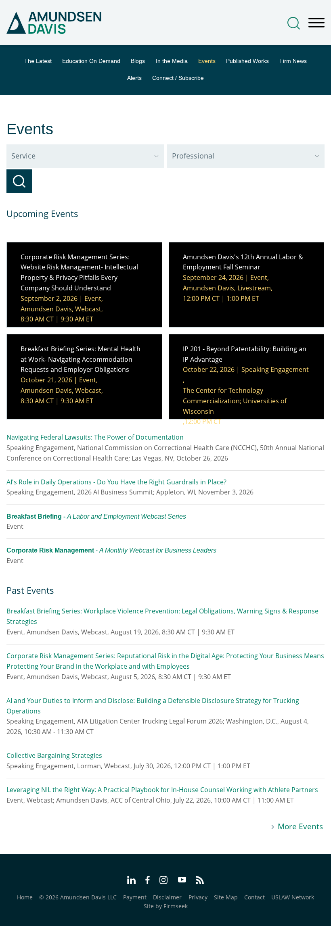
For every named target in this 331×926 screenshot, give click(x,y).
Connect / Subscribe (178, 78)
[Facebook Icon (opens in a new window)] (147, 881)
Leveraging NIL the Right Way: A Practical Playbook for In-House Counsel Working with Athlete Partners (162, 789)
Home (25, 897)
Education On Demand (91, 61)
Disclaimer (167, 897)
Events (207, 61)
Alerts (134, 78)
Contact (254, 897)
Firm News (293, 61)
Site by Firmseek (166, 906)
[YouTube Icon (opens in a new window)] (182, 880)
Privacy (198, 897)
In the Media (172, 61)
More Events (300, 826)
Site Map (226, 897)
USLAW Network (292, 897)
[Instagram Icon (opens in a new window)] (164, 881)
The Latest (38, 61)
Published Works (247, 61)
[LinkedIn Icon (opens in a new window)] (131, 881)
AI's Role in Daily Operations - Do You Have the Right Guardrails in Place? (116, 482)
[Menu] (316, 23)
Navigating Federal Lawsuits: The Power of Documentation (95, 437)
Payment (135, 897)
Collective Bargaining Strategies (54, 755)
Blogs (138, 61)
